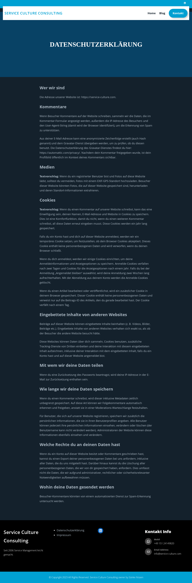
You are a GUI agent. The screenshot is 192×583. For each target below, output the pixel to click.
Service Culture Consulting (33, 13)
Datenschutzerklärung (70, 530)
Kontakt (178, 13)
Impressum (64, 535)
